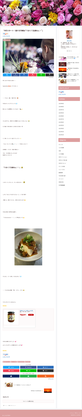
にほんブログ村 (6, 36)
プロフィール (77, 413)
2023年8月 (61, 116)
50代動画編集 (62, 185)
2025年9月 (61, 103)
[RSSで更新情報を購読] (45, 376)
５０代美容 (61, 154)
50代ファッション (63, 157)
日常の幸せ (28, 361)
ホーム (72, 413)
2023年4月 (61, 128)
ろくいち (69, 40)
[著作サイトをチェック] (11, 376)
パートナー (61, 179)
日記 (60, 151)
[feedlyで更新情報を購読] (28, 376)
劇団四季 (61, 172)
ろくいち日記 (14, 361)
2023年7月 (61, 119)
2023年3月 (61, 131)
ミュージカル (62, 169)
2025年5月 (61, 113)
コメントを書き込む (28, 401)
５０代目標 (61, 147)
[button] (50, 74)
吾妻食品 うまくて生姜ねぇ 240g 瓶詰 (26, 310)
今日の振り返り (21, 361)
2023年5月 (61, 125)
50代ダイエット (7, 361)
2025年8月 (61, 106)
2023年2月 (61, 134)
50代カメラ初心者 (63, 160)
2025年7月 (61, 109)
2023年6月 (61, 122)
